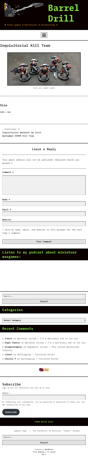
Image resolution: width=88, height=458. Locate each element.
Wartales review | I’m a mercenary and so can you (47, 338)
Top (44, 454)
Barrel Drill (64, 13)
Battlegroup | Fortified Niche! (36, 354)
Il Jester (51, 452)
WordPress (49, 449)
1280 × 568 (5, 112)
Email (6, 209)
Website (6, 219)
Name (6, 199)
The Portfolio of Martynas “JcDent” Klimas (56, 431)
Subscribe (11, 412)
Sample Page (20, 431)
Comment (8, 172)
